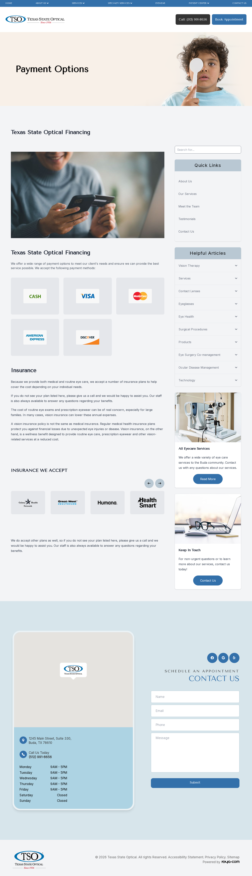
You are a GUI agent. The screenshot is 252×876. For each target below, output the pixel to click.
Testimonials (187, 219)
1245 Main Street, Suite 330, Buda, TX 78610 (50, 741)
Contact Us (239, 3)
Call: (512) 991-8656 (193, 19)
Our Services (187, 194)
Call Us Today (40, 755)
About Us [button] (41, 3)
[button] (149, 483)
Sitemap (233, 857)
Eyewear (160, 3)
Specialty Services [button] (119, 3)
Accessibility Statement (185, 857)
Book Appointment (229, 19)
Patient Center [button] (198, 3)
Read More (208, 479)
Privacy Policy (215, 857)
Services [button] (77, 3)
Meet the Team (188, 206)
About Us (185, 181)
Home (9, 3)
